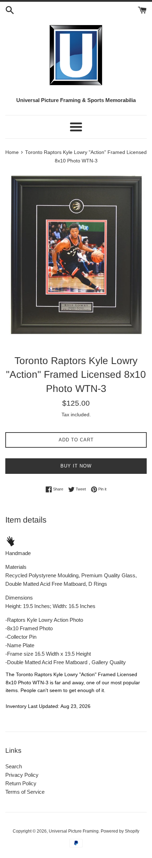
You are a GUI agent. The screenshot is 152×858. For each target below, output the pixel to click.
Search (13, 766)
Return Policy (20, 783)
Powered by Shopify (120, 831)
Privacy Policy (22, 775)
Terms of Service (25, 792)
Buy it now (76, 466)
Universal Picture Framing (74, 831)
